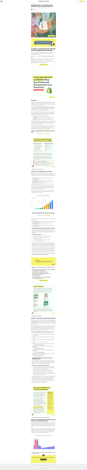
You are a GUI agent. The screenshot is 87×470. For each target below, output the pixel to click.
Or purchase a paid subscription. (43, 461)
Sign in (85, 1)
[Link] (30, 49)
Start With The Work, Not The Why (37, 274)
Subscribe (81, 1)
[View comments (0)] (34, 11)
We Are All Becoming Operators (37, 278)
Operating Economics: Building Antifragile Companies (40, 273)
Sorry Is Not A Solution (35, 275)
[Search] (77, 1)
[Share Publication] (78, 1)
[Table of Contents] (0, 235)
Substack (40, 468)
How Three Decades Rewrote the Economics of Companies (41, 277)
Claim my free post (43, 459)
